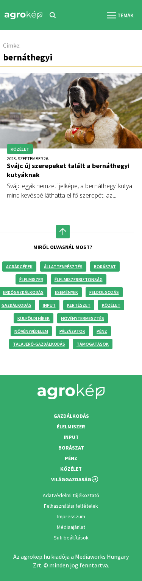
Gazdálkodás (71, 416)
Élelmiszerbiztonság (79, 279)
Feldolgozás (104, 292)
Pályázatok (72, 331)
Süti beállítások (71, 537)
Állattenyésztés (63, 266)
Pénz (102, 331)
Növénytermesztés (82, 318)
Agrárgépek (19, 266)
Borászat (105, 266)
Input (49, 305)
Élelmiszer (31, 279)
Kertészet (79, 305)
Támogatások (92, 344)
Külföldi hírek (33, 318)
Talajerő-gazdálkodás (39, 344)
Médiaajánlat (71, 527)
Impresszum (71, 516)
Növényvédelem (31, 331)
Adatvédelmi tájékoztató (71, 495)
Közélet (111, 305)
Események (66, 292)
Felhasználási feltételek (71, 505)
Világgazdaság (71, 479)
